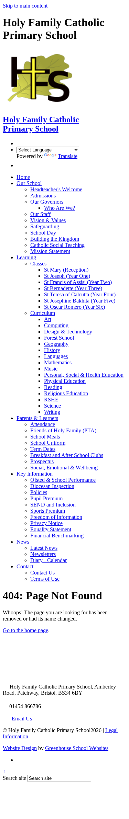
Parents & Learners (37, 418)
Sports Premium (47, 511)
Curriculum (42, 313)
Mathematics (58, 362)
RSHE (51, 399)
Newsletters (43, 554)
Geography (56, 344)
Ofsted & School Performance (63, 480)
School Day (43, 233)
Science (52, 406)
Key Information (35, 474)
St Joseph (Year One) (67, 276)
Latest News (43, 548)
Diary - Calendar (48, 560)
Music (50, 369)
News (23, 542)
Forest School (59, 338)
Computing (56, 325)
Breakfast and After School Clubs (66, 455)
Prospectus (42, 461)
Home (23, 177)
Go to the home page (25, 630)
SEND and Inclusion (53, 505)
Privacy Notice (46, 523)
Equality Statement (50, 529)
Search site (14, 778)
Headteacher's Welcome (56, 189)
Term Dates (42, 449)
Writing (52, 412)
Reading (53, 387)
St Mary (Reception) (66, 270)
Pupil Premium (46, 498)
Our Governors (46, 202)
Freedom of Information (56, 517)
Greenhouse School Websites (76, 748)
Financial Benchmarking (57, 535)
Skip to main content (25, 6)
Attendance (42, 424)
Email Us (21, 718)
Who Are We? (59, 208)
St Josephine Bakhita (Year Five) (79, 301)
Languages (56, 356)
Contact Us (42, 573)
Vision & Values (48, 220)
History (52, 350)
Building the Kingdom (54, 239)
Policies (38, 492)
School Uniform (47, 443)
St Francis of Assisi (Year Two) (78, 282)
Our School (29, 183)
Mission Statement (50, 251)
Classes (38, 263)
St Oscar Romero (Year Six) (74, 307)
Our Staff (40, 214)
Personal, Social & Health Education (83, 375)
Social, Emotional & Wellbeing (64, 467)
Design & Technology (68, 331)
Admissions (43, 195)
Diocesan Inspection (52, 486)
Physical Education (65, 381)
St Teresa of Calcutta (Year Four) (80, 294)
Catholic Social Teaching (57, 245)
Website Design (20, 748)
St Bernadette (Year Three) (73, 288)
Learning (26, 257)
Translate (67, 156)
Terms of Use (45, 579)
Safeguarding (44, 226)
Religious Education (66, 393)
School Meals (45, 437)
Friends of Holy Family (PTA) (63, 430)
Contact (25, 566)
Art (47, 319)
